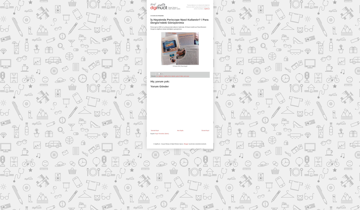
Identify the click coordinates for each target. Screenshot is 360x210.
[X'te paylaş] (159, 74)
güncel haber (179, 76)
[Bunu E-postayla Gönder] (156, 74)
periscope (186, 76)
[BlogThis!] (157, 74)
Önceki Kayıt (205, 130)
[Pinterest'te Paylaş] (163, 74)
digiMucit (207, 8)
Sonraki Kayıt (155, 130)
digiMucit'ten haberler (169, 76)
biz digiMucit (159, 76)
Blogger (186, 144)
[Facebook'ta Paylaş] (161, 74)
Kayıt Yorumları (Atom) (162, 133)
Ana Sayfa (180, 130)
